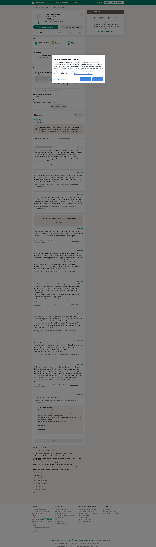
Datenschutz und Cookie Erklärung (83, 74)
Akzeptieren (97, 79)
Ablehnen (85, 79)
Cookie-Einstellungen (60, 79)
